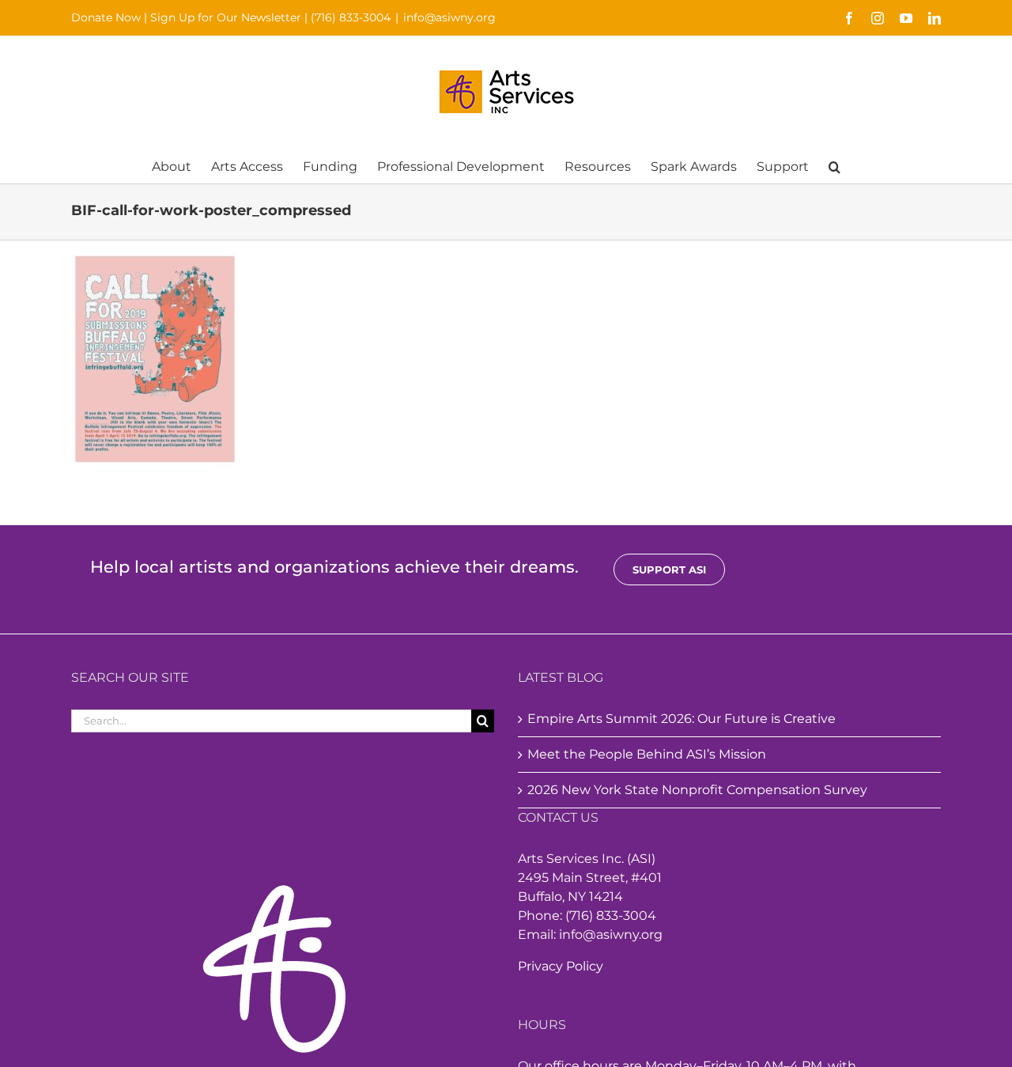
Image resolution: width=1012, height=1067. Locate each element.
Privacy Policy (560, 966)
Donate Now (106, 17)
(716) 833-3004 (351, 17)
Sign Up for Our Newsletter (225, 17)
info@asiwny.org (449, 17)
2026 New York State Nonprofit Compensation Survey (697, 789)
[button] (834, 166)
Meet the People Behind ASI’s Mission (646, 754)
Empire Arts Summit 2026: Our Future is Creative (681, 718)
